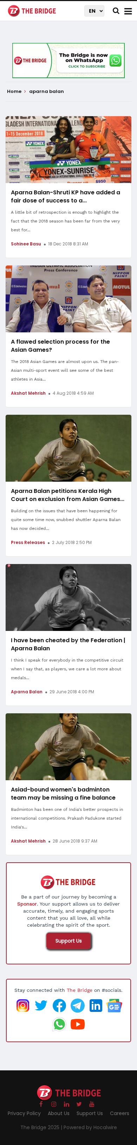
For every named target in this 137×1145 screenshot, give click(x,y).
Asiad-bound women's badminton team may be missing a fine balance (63, 794)
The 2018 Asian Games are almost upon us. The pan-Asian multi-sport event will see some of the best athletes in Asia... (65, 370)
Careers (119, 1113)
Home (14, 91)
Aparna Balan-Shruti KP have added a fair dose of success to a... (65, 196)
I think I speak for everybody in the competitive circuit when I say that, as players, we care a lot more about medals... (67, 669)
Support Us (69, 940)
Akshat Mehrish (28, 393)
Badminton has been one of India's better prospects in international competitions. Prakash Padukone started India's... (67, 818)
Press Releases (28, 542)
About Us (59, 1113)
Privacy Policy (24, 1113)
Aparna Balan (27, 692)
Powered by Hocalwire (90, 1127)
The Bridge (79, 990)
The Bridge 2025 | (42, 1127)
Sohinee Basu (26, 244)
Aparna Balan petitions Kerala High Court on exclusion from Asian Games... (67, 495)
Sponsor (27, 904)
